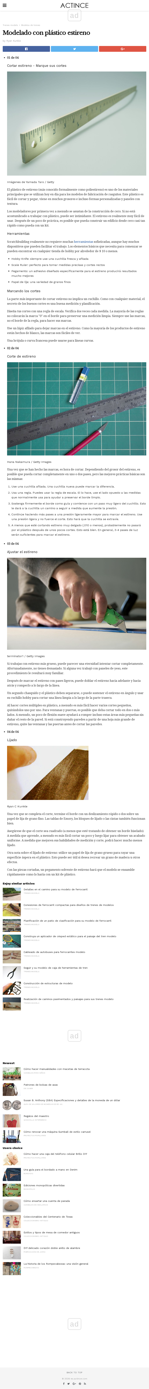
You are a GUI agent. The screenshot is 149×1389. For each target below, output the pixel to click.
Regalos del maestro (36, 1116)
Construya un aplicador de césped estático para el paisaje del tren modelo (70, 936)
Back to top (74, 1372)
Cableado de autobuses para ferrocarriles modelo (54, 952)
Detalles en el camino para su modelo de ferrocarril (56, 889)
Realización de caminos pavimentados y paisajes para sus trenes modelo (69, 999)
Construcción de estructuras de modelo (48, 983)
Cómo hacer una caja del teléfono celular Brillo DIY (55, 1153)
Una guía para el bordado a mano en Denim (50, 1169)
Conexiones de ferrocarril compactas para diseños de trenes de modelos (69, 904)
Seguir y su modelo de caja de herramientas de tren (56, 967)
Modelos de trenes (30, 25)
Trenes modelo (10, 25)
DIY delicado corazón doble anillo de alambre (52, 1248)
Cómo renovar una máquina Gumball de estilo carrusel (57, 1131)
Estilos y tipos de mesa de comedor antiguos (52, 1232)
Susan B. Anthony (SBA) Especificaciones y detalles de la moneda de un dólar (72, 1100)
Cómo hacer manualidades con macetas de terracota (57, 1069)
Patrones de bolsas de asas (41, 1084)
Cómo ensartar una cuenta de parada (47, 1200)
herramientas (83, 241)
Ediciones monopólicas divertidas (44, 1185)
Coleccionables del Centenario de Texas (48, 1216)
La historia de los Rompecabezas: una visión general (56, 1263)
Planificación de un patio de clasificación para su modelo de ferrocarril (67, 920)
